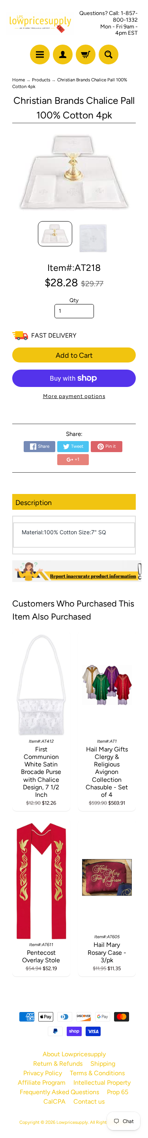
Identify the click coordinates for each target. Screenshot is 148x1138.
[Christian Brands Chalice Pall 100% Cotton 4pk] (55, 234)
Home (18, 80)
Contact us (89, 1101)
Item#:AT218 (74, 267)
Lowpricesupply (72, 1122)
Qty (74, 300)
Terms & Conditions (97, 1073)
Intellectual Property (102, 1082)
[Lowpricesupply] (40, 23)
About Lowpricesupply (74, 1054)
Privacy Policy (42, 1073)
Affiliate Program (42, 1082)
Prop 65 (117, 1092)
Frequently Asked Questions (59, 1092)
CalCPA (54, 1101)
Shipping (102, 1063)
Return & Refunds (57, 1063)
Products (41, 80)
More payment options (74, 396)
